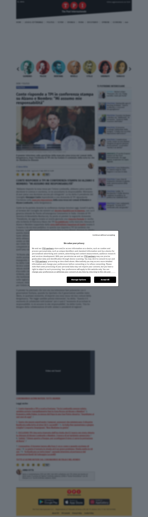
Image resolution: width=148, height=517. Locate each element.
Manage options (78, 280)
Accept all (105, 280)
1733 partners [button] (48, 248)
